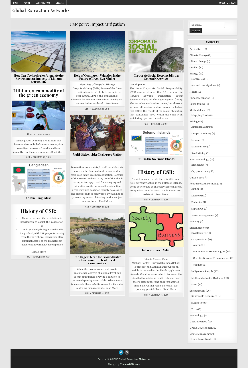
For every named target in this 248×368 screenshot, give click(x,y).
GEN (28, 157)
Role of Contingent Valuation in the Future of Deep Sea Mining (97, 76)
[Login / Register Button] (121, 352)
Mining (87, 47)
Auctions (198, 245)
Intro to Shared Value (156, 250)
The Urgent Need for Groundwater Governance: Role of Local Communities (97, 260)
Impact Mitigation (50, 40)
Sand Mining (198, 153)
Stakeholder (175, 59)
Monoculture (199, 146)
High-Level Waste (201, 339)
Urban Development (202, 327)
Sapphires (197, 208)
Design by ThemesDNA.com (124, 364)
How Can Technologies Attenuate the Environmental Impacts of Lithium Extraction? (38, 78)
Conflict (166, 47)
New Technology (105, 47)
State (140, 62)
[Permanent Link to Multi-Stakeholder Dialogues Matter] (97, 133)
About (27, 2)
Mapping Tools (200, 115)
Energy (109, 40)
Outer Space (197, 177)
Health (59, 179)
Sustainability (37, 43)
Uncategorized (198, 321)
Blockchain (197, 164)
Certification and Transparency (157, 43)
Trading (174, 62)
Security (57, 187)
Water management (99, 244)
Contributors (43, 2)
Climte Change (87, 225)
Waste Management (40, 47)
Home (15, 2)
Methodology (111, 43)
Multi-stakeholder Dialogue (147, 59)
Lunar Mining (197, 104)
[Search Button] (127, 352)
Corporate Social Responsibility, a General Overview (156, 76)
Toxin (194, 309)
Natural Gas (198, 79)
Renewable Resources (204, 296)
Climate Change (27, 40)
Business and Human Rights (167, 40)
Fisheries (196, 202)
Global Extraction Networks (41, 10)
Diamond (196, 195)
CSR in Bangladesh (39, 198)
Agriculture (139, 40)
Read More (57, 152)
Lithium (19, 43)
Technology (57, 43)
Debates (60, 2)
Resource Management (88, 236)
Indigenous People (150, 55)
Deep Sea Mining (92, 40)
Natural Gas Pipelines (204, 85)
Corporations (144, 51)
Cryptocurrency (201, 171)
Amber (195, 189)
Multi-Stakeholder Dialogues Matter (97, 154)
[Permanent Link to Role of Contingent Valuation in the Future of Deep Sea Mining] (97, 51)
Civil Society (149, 47)
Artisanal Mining (201, 126)
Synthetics (197, 302)
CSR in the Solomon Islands (156, 159)
